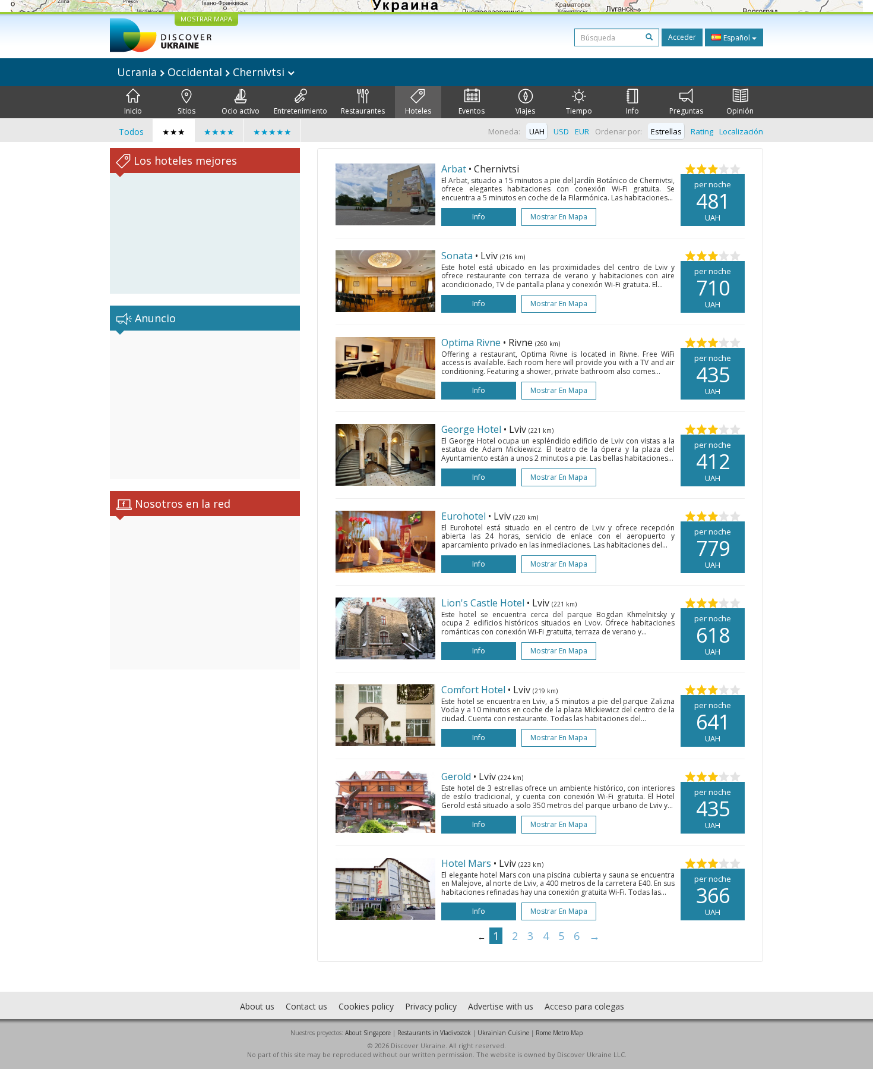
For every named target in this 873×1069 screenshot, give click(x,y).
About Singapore (368, 1033)
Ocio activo (241, 111)
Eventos (471, 111)
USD (561, 131)
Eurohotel (463, 516)
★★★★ (219, 131)
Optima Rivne (471, 342)
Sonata (457, 255)
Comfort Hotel (473, 689)
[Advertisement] (205, 405)
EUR (582, 131)
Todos (131, 131)
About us (257, 1006)
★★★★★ (272, 131)
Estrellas (666, 131)
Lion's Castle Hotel (482, 602)
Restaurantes (363, 111)
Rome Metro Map (559, 1033)
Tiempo (579, 111)
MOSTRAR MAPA (206, 18)
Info (632, 111)
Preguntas (686, 111)
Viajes (525, 111)
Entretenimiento (300, 111)
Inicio (133, 111)
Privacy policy (431, 1006)
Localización (741, 131)
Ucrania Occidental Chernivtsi (202, 72)
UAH (537, 131)
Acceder (682, 37)
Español (737, 38)
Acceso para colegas (584, 1006)
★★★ (173, 131)
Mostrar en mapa (558, 217)
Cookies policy (366, 1006)
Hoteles (418, 111)
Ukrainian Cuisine (503, 1033)
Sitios (186, 111)
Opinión (740, 111)
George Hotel (471, 429)
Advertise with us (500, 1006)
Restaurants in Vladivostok (434, 1033)
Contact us (306, 1006)
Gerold (456, 776)
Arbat (453, 168)
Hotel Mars (466, 863)
